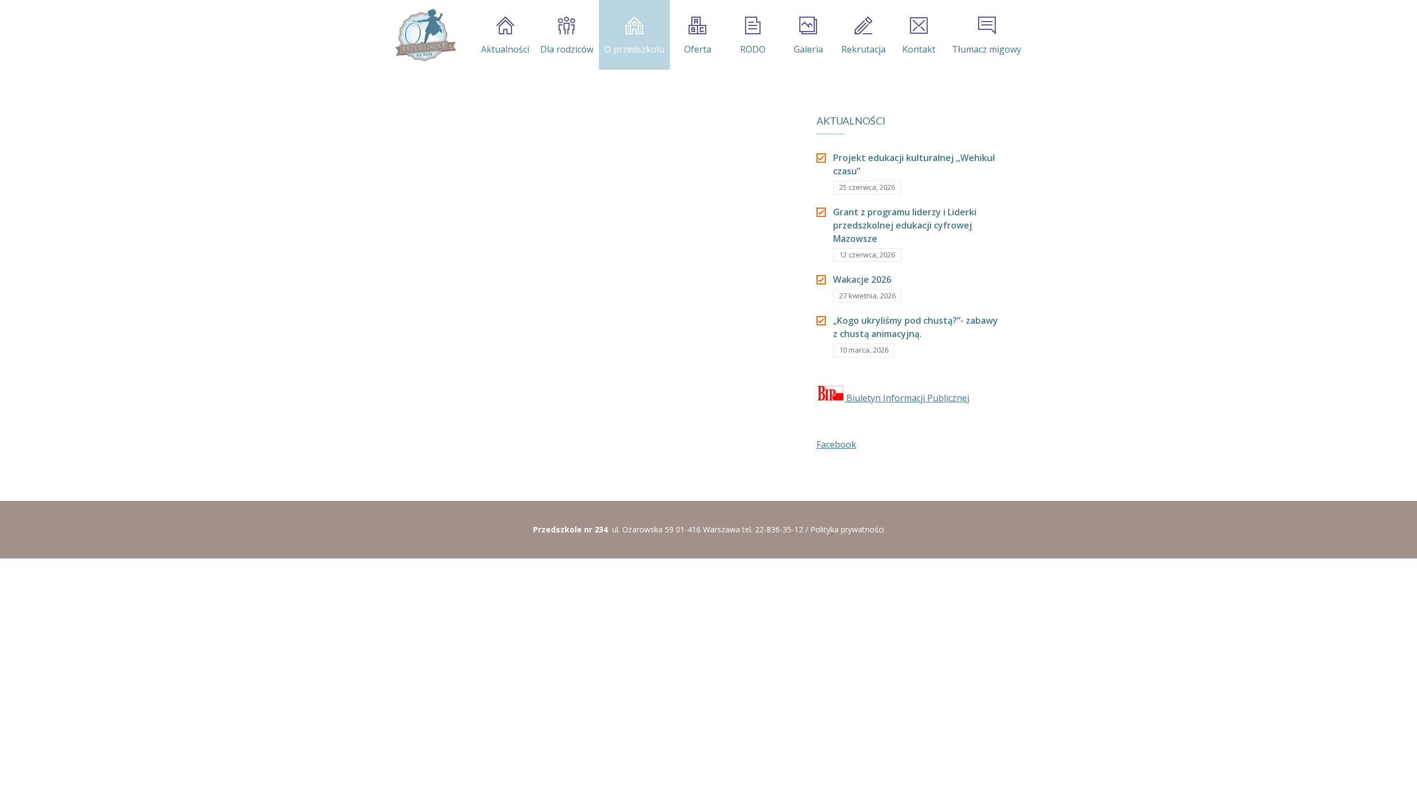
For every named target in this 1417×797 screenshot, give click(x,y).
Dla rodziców (566, 49)
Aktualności (505, 49)
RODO (753, 49)
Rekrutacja (863, 49)
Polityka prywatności (847, 529)
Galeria (808, 49)
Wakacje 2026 (862, 279)
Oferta (697, 49)
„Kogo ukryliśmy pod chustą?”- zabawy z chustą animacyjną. (915, 327)
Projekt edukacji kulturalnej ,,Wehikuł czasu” (914, 164)
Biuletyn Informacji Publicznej (906, 398)
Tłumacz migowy (986, 49)
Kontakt (918, 49)
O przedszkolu (634, 49)
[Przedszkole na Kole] (425, 35)
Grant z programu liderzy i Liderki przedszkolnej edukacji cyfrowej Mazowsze (904, 225)
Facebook (836, 444)
